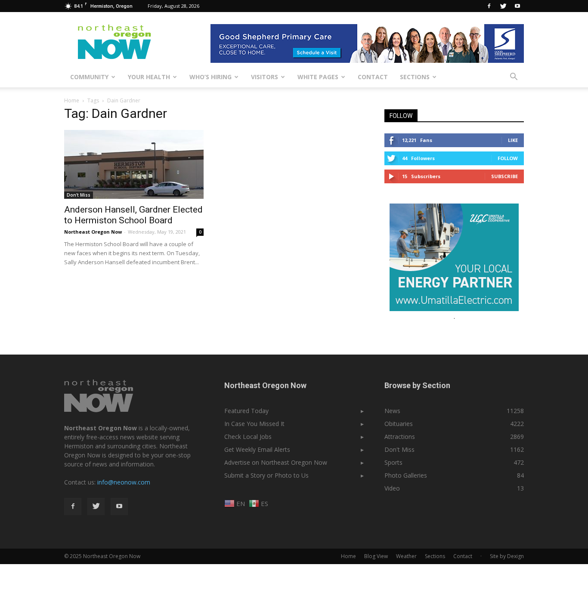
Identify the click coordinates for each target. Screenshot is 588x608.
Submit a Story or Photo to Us (266, 475)
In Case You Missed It (254, 424)
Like (513, 140)
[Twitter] (503, 6)
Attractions (399, 436)
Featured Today (246, 411)
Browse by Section (417, 385)
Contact (373, 77)
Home (71, 100)
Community (89, 77)
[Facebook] (489, 6)
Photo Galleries (405, 475)
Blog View (376, 556)
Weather (406, 556)
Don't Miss (78, 195)
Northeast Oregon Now (93, 231)
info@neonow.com (123, 482)
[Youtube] (517, 6)
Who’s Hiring (210, 77)
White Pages (317, 77)
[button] (513, 77)
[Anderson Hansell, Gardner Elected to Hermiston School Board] (134, 164)
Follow (508, 158)
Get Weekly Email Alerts (257, 449)
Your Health (149, 77)
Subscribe (504, 176)
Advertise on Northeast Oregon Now (275, 462)
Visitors (264, 77)
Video (392, 488)
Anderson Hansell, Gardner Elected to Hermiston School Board (133, 214)
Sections (415, 77)
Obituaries (398, 424)
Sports (393, 462)
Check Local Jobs (248, 436)
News (392, 411)
